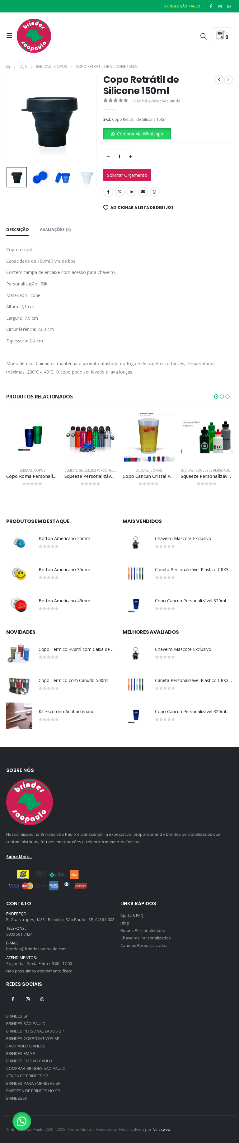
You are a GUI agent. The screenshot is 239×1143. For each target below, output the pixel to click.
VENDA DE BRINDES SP (27, 1076)
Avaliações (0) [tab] (55, 229)
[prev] (219, 79)
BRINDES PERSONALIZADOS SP (35, 1031)
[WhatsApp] (229, 6)
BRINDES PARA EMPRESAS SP (33, 1083)
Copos (39, 470)
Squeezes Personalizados (102, 470)
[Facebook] (211, 6)
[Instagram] (220, 6)
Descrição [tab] (17, 229)
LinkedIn (131, 192)
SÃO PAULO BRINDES (25, 1046)
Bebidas (25, 470)
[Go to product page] (32, 437)
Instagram (27, 999)
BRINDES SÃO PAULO (25, 1023)
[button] (11, 36)
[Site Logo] (34, 36)
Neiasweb (161, 1129)
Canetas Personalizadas (143, 945)
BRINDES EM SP (20, 1053)
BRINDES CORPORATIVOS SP (33, 1038)
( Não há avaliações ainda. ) (157, 101)
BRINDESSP (17, 1098)
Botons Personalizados (142, 930)
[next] (228, 79)
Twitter (120, 192)
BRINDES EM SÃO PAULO (29, 1061)
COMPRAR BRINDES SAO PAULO (36, 1068)
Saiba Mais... (19, 856)
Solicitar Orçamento (127, 175)
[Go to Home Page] (8, 66)
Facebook (108, 192)
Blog (124, 923)
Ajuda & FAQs (133, 915)
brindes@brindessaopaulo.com (36, 949)
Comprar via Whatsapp (140, 134)
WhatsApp (155, 192)
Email (143, 192)
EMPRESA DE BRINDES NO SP (33, 1091)
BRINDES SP (17, 1016)
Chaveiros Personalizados (145, 938)
